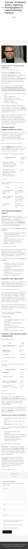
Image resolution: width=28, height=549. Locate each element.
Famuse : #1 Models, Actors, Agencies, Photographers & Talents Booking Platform (15, 7)
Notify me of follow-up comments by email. (13, 524)
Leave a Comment (5, 69)
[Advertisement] (14, 30)
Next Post (14, 476)
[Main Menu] (14, 17)
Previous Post (14, 473)
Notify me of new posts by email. (11, 528)
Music (11, 69)
